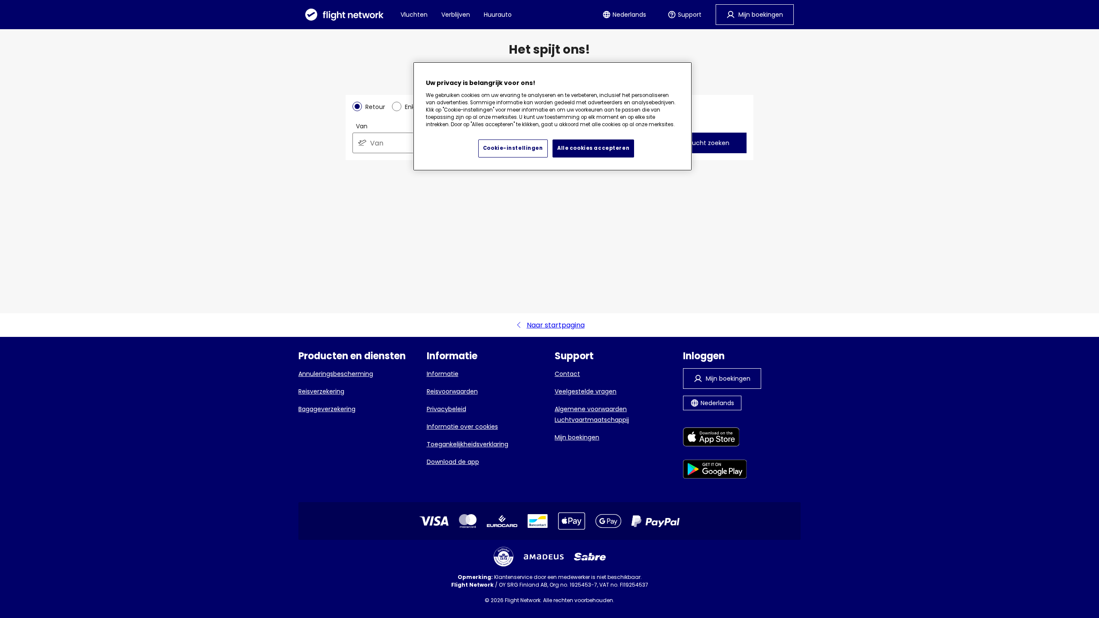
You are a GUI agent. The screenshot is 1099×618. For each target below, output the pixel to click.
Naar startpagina (556, 325)
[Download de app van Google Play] (715, 471)
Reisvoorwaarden (452, 391)
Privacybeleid (446, 409)
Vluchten (414, 14)
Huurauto (498, 14)
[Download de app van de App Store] (715, 438)
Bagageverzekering (326, 409)
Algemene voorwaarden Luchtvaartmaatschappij (592, 414)
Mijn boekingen (577, 437)
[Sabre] (590, 556)
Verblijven (455, 14)
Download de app (453, 461)
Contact (567, 374)
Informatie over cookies (462, 426)
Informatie (442, 374)
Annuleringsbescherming (335, 374)
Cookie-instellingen (513, 148)
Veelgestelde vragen (585, 391)
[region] (552, 116)
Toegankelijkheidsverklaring (467, 444)
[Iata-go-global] (503, 556)
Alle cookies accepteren (593, 148)
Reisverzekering (321, 391)
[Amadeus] (544, 557)
